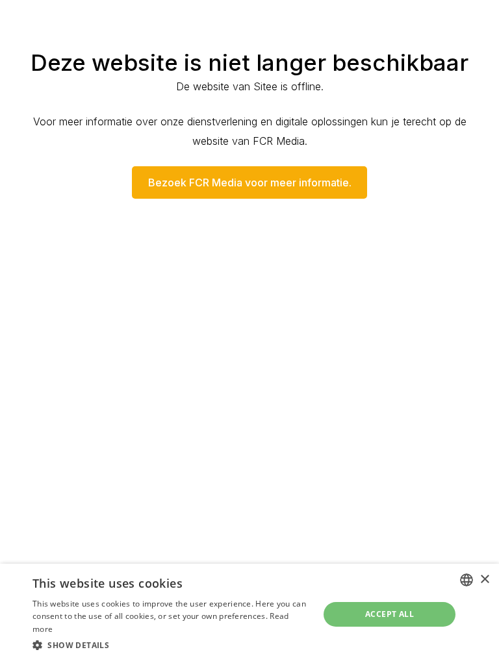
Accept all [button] (389, 614)
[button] (171, 645)
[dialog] (249, 614)
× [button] (484, 579)
